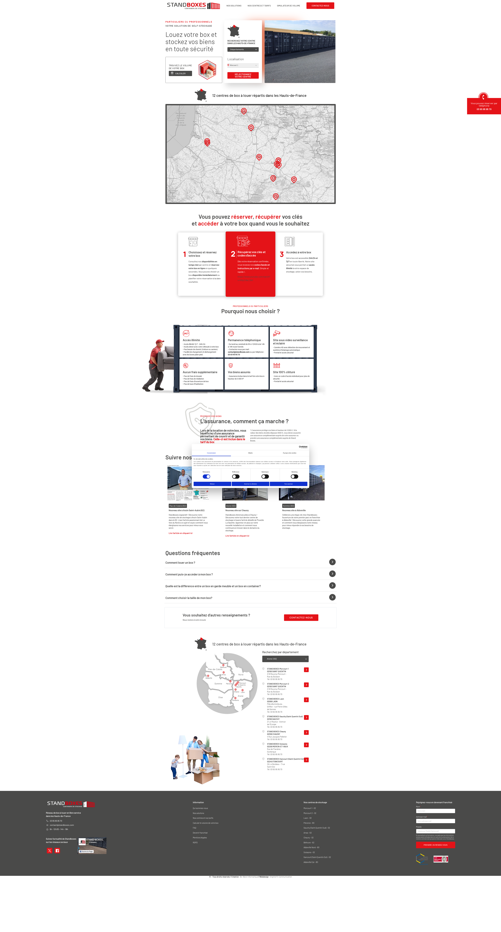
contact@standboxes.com (62, 825)
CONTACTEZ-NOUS (320, 5)
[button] (274, 79)
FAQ (194, 828)
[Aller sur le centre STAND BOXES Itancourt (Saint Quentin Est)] (306, 760)
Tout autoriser (288, 484)
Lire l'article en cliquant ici (180, 533)
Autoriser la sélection (250, 484)
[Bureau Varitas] (441, 859)
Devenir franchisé (200, 833)
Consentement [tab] (211, 453)
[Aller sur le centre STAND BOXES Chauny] (306, 732)
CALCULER (180, 73)
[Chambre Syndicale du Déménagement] (422, 859)
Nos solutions (198, 813)
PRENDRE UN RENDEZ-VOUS (436, 845)
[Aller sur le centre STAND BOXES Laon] (306, 699)
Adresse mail (421, 817)
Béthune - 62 (309, 843)
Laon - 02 (308, 818)
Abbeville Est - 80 (311, 862)
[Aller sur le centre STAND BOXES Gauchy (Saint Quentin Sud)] (306, 717)
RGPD (195, 843)
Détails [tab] (250, 453)
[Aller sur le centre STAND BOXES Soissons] (306, 745)
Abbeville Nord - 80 (311, 847)
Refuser (212, 484)
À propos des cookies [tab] (289, 453)
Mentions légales (200, 838)
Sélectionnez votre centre (243, 75)
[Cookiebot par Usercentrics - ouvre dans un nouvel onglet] (296, 447)
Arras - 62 (308, 833)
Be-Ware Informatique (249, 877)
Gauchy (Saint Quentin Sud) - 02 (317, 828)
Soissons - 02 (309, 852)
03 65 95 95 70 (56, 821)
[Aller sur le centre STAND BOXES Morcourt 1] (306, 669)
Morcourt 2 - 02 (310, 813)
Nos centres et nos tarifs (203, 818)
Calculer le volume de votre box (205, 823)
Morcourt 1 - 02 (310, 808)
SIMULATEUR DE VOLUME (288, 6)
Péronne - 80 (309, 823)
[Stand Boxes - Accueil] (193, 5)
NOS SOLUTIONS (233, 6)
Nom (418, 807)
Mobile (419, 827)
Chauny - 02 (309, 838)
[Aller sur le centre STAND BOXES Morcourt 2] (306, 684)
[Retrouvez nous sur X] (49, 850)
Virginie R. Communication (281, 877)
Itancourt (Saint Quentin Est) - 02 (317, 857)
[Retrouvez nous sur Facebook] (57, 850)
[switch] (236, 476)
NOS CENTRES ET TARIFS (259, 6)
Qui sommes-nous (200, 808)
